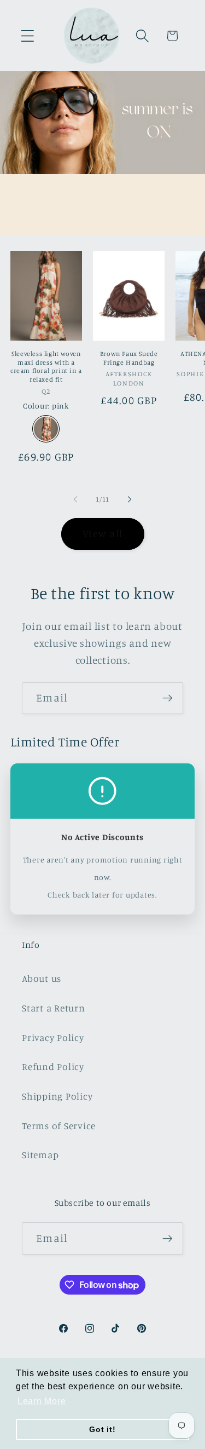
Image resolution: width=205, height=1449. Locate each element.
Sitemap (40, 1154)
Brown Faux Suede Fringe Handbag (129, 357)
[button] (28, 36)
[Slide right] (130, 499)
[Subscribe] (168, 698)
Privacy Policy (53, 1037)
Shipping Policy (57, 1096)
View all (102, 533)
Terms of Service (59, 1125)
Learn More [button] (41, 1401)
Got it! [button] (102, 1429)
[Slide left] (75, 499)
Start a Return (53, 1008)
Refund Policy (53, 1066)
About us (41, 978)
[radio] (46, 428)
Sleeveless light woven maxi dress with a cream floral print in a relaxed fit (46, 366)
